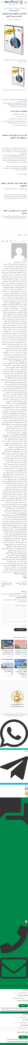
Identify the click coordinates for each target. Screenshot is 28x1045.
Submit (23, 1005)
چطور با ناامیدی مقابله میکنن (14, 218)
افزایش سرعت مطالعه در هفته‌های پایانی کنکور (7, 671)
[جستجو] (2, 2)
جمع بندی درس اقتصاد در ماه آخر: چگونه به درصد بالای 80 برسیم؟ (7, 652)
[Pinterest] (7, 241)
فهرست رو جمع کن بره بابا (6, 99)
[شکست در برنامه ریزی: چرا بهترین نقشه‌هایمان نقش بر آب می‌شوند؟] (21, 644)
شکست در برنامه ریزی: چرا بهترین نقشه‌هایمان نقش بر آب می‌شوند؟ (21, 652)
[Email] (3, 241)
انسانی (19, 235)
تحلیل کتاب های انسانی (14, 10)
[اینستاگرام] (23, 578)
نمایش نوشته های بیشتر (20, 262)
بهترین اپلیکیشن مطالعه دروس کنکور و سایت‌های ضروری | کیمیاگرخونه (21, 672)
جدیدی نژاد (16, 19)
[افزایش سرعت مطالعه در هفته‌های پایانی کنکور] (7, 663)
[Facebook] (14, 241)
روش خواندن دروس (8, 647)
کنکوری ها (23, 647)
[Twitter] (10, 241)
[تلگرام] (25, 578)
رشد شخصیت (22, 645)
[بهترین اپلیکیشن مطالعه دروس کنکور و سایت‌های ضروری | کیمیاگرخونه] (21, 663)
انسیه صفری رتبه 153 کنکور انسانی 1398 (17, 216)
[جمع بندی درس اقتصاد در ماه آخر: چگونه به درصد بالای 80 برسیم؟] (7, 644)
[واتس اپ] (26, 578)
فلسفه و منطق (8, 60)
